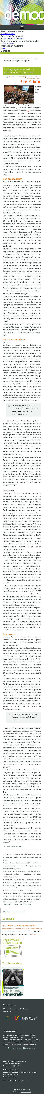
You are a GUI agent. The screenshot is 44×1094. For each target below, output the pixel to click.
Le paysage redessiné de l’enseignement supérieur (19, 71)
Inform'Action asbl (26, 1092)
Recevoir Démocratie (7, 34)
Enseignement (26, 58)
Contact (3, 48)
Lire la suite (33, 935)
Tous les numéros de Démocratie (12, 39)
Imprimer (38, 78)
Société (16, 58)
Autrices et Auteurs (7, 43)
